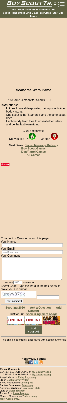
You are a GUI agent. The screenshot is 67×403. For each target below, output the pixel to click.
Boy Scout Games (33, 148)
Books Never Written (18, 380)
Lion (13, 9)
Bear (35, 9)
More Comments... (10, 398)
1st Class (45, 12)
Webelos (44, 9)
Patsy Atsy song (27, 377)
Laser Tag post (17, 390)
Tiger (21, 9)
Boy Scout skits (31, 388)
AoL (53, 9)
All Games (33, 154)
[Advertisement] (33, 51)
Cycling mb (27, 382)
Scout (6, 12)
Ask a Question (40, 307)
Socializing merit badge (42, 314)
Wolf (28, 9)
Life (61, 12)
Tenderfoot (18, 12)
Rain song (27, 385)
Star (55, 12)
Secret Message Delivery (41, 145)
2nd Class (32, 12)
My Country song (41, 372)
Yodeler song (29, 396)
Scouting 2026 (15, 307)
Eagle (33, 16)
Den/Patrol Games (33, 151)
